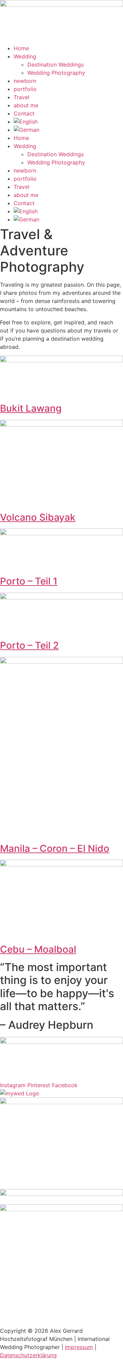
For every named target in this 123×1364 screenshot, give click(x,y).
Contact (24, 113)
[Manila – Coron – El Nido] (61, 661)
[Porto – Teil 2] (61, 597)
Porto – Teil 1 (28, 581)
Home (21, 48)
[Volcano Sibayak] (61, 424)
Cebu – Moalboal (38, 949)
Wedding (25, 56)
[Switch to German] (68, 130)
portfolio (25, 89)
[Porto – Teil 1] (61, 533)
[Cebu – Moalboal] (61, 864)
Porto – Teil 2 (29, 645)
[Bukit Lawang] (61, 360)
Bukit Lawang (31, 408)
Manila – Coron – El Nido (54, 848)
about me (26, 105)
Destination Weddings (55, 64)
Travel (21, 97)
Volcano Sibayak (38, 517)
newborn (25, 80)
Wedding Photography (56, 72)
